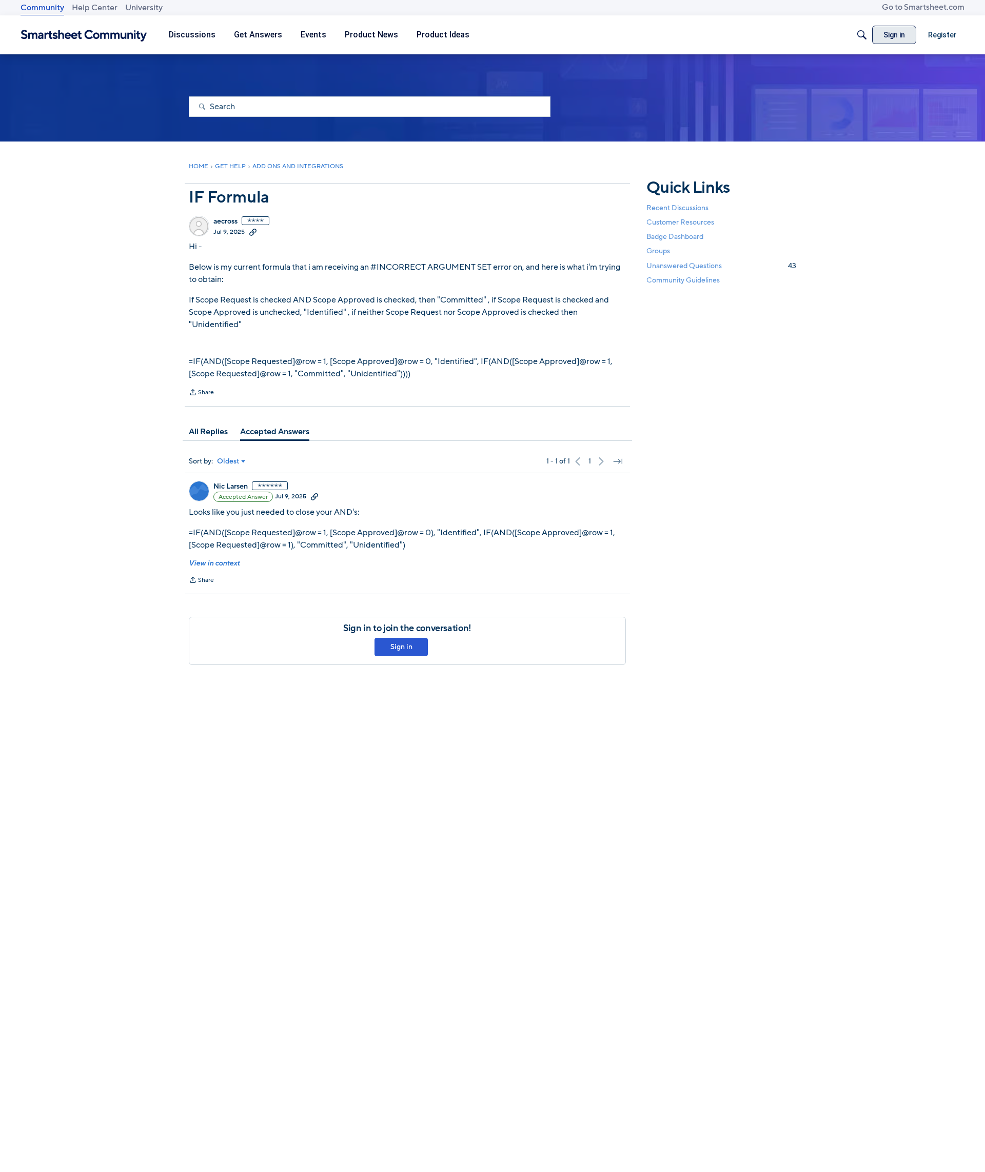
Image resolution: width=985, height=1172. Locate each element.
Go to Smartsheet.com (923, 7)
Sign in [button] (401, 647)
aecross (225, 221)
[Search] (862, 35)
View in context (214, 563)
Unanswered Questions (721, 266)
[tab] (208, 431)
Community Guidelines (683, 280)
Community (42, 7)
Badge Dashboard (674, 236)
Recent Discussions (677, 208)
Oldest (228, 461)
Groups (658, 251)
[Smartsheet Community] (84, 35)
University (144, 7)
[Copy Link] (253, 231)
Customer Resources (680, 222)
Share (201, 393)
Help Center (94, 7)
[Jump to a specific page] (617, 461)
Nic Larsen (230, 486)
